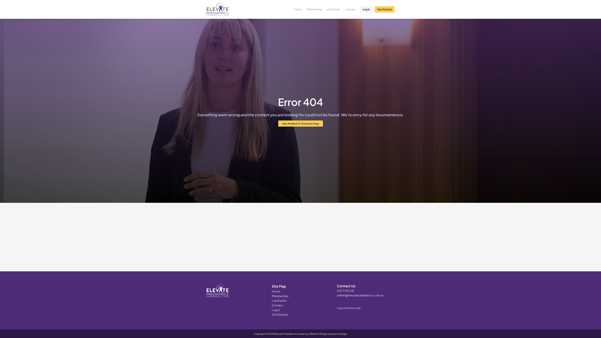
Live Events (333, 9)
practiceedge (339, 333)
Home (298, 9)
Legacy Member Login (349, 308)
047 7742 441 (345, 290)
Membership (314, 9)
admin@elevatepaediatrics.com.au (360, 295)
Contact (350, 9)
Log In (366, 9)
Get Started (384, 9)
